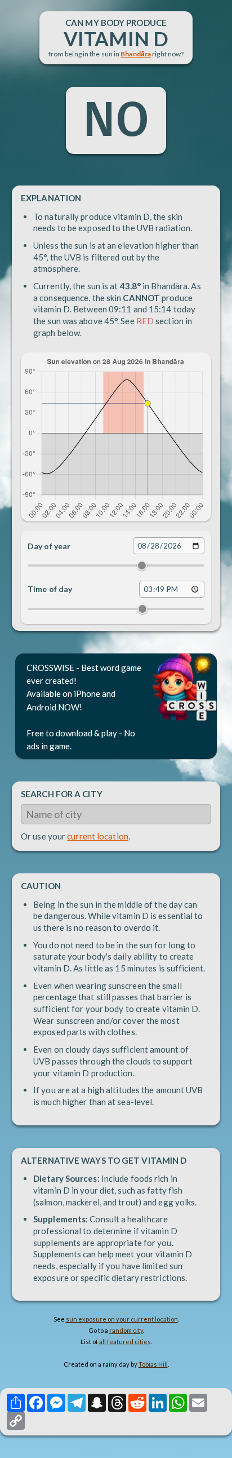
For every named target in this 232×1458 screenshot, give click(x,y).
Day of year (49, 546)
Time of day (50, 589)
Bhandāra (136, 54)
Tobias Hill (153, 1364)
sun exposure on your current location (122, 1319)
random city (126, 1330)
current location (97, 836)
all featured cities (125, 1341)
